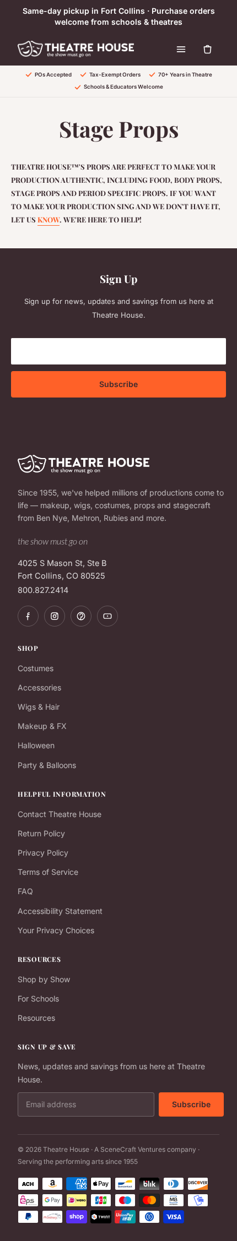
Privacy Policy (43, 852)
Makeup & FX (42, 726)
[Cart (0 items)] (207, 49)
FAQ (25, 891)
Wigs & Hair (39, 706)
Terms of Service (48, 872)
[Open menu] (181, 49)
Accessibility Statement (60, 911)
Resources (36, 1017)
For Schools (38, 998)
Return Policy (41, 833)
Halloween (36, 745)
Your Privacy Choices (56, 930)
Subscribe (118, 384)
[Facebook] (28, 616)
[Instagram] (54, 616)
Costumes (35, 668)
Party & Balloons (47, 765)
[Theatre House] (76, 49)
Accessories (39, 687)
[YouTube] (107, 616)
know (48, 219)
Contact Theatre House (59, 814)
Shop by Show (44, 979)
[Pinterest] (81, 616)
